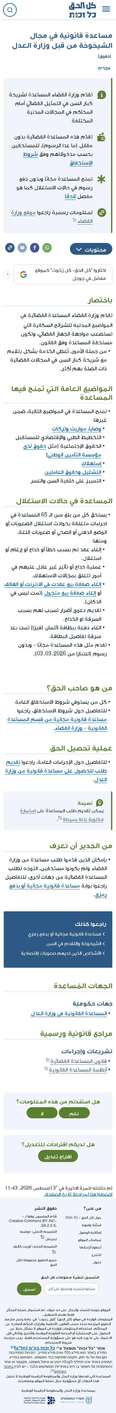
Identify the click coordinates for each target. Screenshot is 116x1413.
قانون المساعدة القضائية (78, 1061)
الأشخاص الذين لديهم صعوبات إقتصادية (61, 953)
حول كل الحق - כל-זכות (83, 1218)
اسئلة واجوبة (91, 1225)
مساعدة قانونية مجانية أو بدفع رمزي (64, 934)
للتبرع (96, 1255)
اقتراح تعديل (58, 1155)
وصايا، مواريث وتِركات (76, 429)
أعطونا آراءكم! (90, 1247)
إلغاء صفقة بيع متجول (70, 593)
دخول (97, 1262)
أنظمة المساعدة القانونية (78, 1070)
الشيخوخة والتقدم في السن (73, 943)
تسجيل (29, 1289)
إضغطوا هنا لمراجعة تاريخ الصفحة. (78, 1194)
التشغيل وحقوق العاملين (73, 472)
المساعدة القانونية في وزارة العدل (69, 1013)
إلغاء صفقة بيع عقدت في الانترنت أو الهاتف (52, 584)
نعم (74, 1112)
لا (42, 1112)
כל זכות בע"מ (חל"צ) (35, 1347)
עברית (104, 67)
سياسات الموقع (89, 1240)
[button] (106, 10)
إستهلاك (91, 463)
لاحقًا (70, 196)
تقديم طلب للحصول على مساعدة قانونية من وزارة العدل (56, 770)
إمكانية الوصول (90, 1232)
